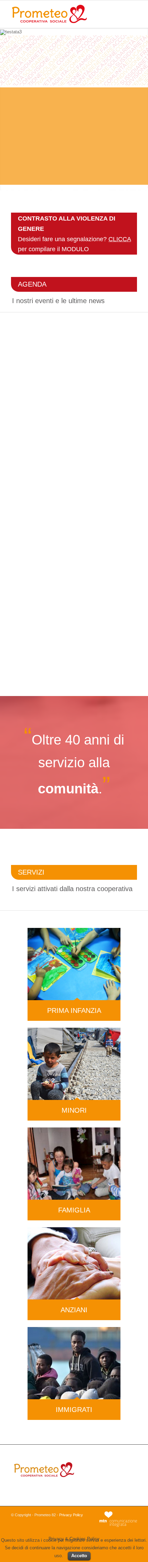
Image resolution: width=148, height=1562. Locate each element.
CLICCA (119, 239)
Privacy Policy (71, 1515)
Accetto (79, 1555)
